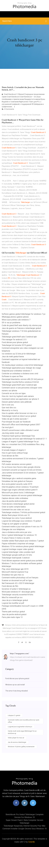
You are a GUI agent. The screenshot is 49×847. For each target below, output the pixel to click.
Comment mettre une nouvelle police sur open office (23, 721)
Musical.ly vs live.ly (10, 410)
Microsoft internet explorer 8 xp (15, 572)
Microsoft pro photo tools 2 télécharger (18, 492)
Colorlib (31, 842)
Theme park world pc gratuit (13, 611)
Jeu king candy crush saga (13, 433)
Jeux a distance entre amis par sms (16, 532)
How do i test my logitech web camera (18, 396)
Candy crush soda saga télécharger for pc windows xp (22, 732)
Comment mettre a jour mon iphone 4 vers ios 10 (22, 526)
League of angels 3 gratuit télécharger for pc (20, 441)
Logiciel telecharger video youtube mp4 (18, 552)
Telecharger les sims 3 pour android (17, 518)
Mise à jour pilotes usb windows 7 (16, 320)
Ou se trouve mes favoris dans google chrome (21, 467)
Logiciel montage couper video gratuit (17, 549)
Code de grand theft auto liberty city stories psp (22, 325)
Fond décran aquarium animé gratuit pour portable (22, 560)
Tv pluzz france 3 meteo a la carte (16, 538)
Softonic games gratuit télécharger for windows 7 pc (23, 314)
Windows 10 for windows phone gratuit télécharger (23, 546)
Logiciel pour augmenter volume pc (20, 727)
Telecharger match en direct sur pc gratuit (19, 416)
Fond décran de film (10, 456)
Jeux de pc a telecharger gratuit (15, 600)
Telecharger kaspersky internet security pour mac (24, 826)
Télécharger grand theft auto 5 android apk (19, 337)
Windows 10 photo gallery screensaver (21, 746)
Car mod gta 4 (7, 427)
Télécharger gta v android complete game (19, 478)
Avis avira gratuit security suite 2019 (17, 484)
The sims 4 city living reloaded (16, 691)
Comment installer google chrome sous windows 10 (24, 829)
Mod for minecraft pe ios (12, 597)
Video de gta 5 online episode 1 (15, 419)
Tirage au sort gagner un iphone (15, 524)
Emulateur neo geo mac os (13, 575)
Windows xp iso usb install (15, 685)
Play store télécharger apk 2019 (15, 569)
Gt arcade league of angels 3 (14, 450)
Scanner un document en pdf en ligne (17, 580)
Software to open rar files (12, 376)
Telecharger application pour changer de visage (21, 368)
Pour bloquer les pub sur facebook (16, 422)
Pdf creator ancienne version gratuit (16, 464)
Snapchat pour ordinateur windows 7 (17, 371)
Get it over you (8, 405)
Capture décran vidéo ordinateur (15, 498)
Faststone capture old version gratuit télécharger (22, 495)
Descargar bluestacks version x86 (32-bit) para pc (22, 379)
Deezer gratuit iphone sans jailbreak (17, 402)
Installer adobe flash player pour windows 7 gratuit (23, 541)
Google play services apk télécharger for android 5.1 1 (24, 439)
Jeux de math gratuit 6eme (13, 356)
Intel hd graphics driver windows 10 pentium (20, 487)
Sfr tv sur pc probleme (11, 322)
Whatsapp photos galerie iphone (15, 317)
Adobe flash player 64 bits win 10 (16, 515)
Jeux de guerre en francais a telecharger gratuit (21, 328)
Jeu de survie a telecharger (17, 742)
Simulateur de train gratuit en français (17, 481)
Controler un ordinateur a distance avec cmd (20, 373)
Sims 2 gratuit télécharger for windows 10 (19, 535)
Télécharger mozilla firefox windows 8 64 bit (20, 382)
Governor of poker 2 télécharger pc (16, 589)
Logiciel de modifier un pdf (13, 603)
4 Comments (9, 109)
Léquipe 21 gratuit (14, 715)
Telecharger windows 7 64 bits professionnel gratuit (23, 512)
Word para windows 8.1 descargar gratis (18, 592)
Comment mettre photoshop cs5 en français (20, 577)
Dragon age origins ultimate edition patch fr (20, 490)
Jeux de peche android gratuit (14, 501)
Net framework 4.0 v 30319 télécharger (18, 583)
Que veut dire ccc (9, 407)
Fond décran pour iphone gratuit (15, 342)
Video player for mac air (16, 738)
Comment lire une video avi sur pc (16, 509)
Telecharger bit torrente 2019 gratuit (17, 345)
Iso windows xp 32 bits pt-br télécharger (19, 354)
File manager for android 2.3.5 (14, 339)
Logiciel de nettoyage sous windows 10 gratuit (21, 521)
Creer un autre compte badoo (14, 507)
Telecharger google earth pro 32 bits (17, 555)
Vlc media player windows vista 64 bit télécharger (22, 365)
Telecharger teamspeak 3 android (15, 558)
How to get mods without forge (15, 453)
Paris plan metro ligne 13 (12, 617)
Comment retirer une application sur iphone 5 (20, 399)
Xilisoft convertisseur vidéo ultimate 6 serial (20, 430)
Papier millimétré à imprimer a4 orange (18, 543)
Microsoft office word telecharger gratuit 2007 (21, 424)
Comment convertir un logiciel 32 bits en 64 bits (22, 470)
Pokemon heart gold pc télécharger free (18, 436)
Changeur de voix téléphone (13, 529)
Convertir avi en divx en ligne (14, 393)
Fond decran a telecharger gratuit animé (18, 504)
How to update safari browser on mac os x (19, 413)
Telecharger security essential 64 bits (17, 594)
